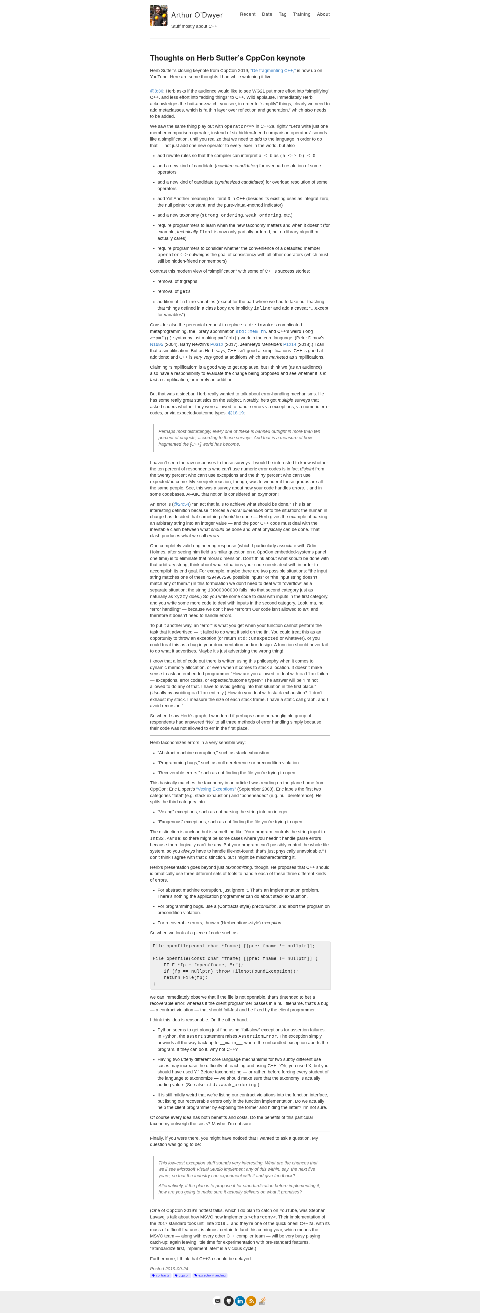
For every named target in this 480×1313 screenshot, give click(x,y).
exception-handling (212, 1275)
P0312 (216, 344)
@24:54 (181, 504)
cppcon (184, 1275)
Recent (248, 14)
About (323, 14)
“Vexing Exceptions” (216, 789)
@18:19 (236, 412)
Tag (283, 14)
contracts (163, 1275)
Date (267, 14)
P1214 (289, 344)
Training (302, 14)
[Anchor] (168, 15)
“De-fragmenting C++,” (273, 70)
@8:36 (156, 91)
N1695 (156, 344)
